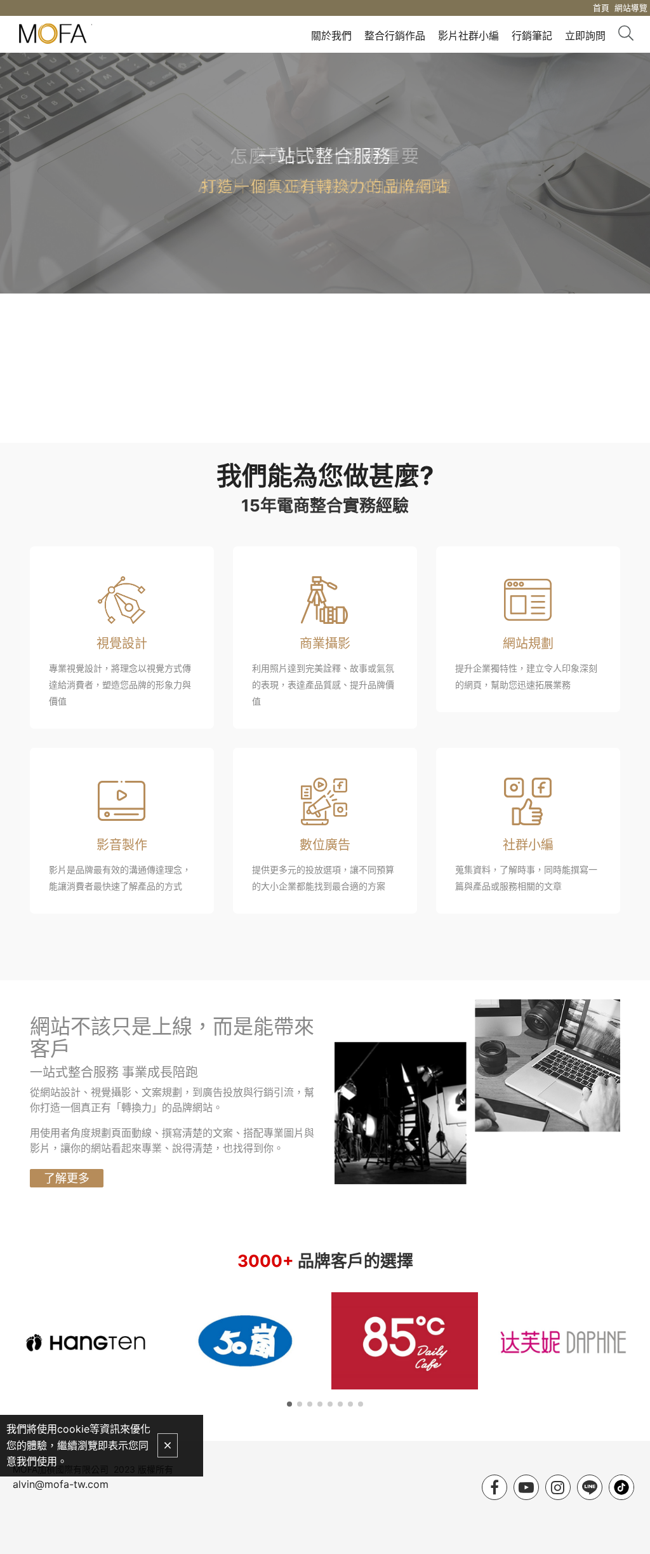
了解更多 (67, 1178)
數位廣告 (325, 845)
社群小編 (528, 845)
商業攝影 (325, 643)
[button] (289, 1404)
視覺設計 (121, 643)
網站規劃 (528, 643)
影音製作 (121, 845)
